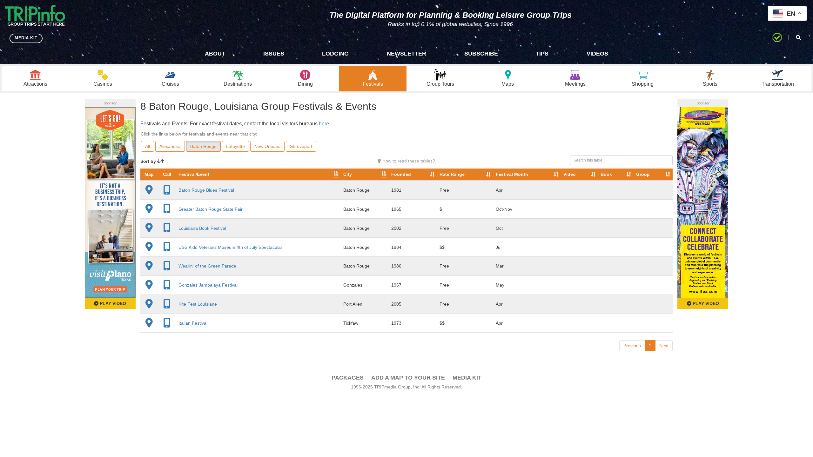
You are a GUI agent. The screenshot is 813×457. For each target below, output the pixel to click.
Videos (597, 53)
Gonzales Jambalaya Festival (208, 285)
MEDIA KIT (26, 38)
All (147, 146)
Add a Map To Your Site (408, 377)
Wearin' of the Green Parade (207, 265)
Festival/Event (193, 174)
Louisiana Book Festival (202, 228)
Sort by (148, 161)
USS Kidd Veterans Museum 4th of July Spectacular (230, 247)
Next (664, 345)
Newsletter (406, 53)
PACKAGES (348, 377)
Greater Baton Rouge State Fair (210, 209)
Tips (542, 53)
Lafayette (235, 146)
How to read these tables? (408, 160)
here (324, 123)
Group (643, 174)
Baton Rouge (203, 146)
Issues (273, 53)
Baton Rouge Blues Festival (206, 190)
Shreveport (301, 146)
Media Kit (467, 377)
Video (569, 174)
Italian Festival (192, 323)
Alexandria (170, 146)
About (215, 53)
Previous (632, 345)
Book (606, 174)
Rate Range (452, 174)
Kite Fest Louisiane (197, 304)
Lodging (335, 53)
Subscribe (481, 53)
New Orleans (267, 146)
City (347, 174)
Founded (401, 174)
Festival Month (512, 174)
